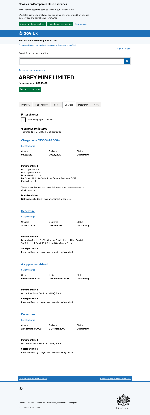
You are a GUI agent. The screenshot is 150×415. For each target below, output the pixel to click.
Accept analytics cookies (32, 24)
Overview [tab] (25, 104)
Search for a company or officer (34, 53)
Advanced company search (32, 70)
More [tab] (96, 104)
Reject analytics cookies (60, 24)
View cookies (81, 24)
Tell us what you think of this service (33, 378)
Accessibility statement (56, 403)
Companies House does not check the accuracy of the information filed (47, 45)
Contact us (40, 403)
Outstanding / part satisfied (39, 119)
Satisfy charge (28, 146)
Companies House (32, 407)
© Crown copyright (123, 408)
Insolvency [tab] (83, 104)
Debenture (28, 211)
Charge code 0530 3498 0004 (40, 140)
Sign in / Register (124, 49)
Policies (22, 403)
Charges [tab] (69, 104)
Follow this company (30, 89)
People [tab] (56, 104)
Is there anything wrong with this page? (115, 378)
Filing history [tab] (41, 104)
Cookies (30, 403)
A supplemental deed (34, 264)
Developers (72, 403)
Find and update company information (38, 40)
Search (127, 61)
